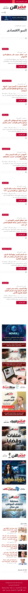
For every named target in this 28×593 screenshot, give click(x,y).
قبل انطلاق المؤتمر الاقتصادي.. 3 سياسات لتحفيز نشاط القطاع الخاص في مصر (15, 222)
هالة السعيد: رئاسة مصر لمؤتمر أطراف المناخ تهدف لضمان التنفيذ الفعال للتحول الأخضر (16, 291)
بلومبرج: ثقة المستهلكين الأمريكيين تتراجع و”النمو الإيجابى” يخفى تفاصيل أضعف (14, 123)
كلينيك (3, 590)
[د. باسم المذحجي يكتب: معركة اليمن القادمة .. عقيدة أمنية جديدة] (22, 562)
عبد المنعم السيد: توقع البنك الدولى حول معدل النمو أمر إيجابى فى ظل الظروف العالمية (15, 257)
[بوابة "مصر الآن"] (14, 7)
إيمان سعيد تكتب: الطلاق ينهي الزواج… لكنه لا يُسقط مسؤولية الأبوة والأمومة (10, 530)
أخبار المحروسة (18, 587)
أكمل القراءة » (21, 66)
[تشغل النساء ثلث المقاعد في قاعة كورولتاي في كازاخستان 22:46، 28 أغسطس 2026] (22, 547)
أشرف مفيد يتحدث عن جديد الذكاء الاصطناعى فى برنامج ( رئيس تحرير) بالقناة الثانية (14, 364)
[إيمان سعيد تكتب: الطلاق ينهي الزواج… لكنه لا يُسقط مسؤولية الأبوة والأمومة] (22, 530)
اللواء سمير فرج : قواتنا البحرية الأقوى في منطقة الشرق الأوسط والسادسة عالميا (14, 413)
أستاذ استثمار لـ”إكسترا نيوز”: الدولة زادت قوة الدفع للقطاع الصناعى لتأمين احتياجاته (14, 89)
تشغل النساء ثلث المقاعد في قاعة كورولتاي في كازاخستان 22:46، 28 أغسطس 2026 (9, 546)
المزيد (24, 590)
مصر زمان (8, 590)
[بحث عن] (26, 12)
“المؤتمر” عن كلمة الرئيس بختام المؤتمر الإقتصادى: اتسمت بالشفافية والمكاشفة (15, 157)
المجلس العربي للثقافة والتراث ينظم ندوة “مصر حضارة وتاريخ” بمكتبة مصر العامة (14, 344)
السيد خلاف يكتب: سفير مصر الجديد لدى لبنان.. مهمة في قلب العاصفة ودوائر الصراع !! (10, 554)
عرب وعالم (12, 587)
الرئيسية (24, 25)
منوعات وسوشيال (5, 587)
